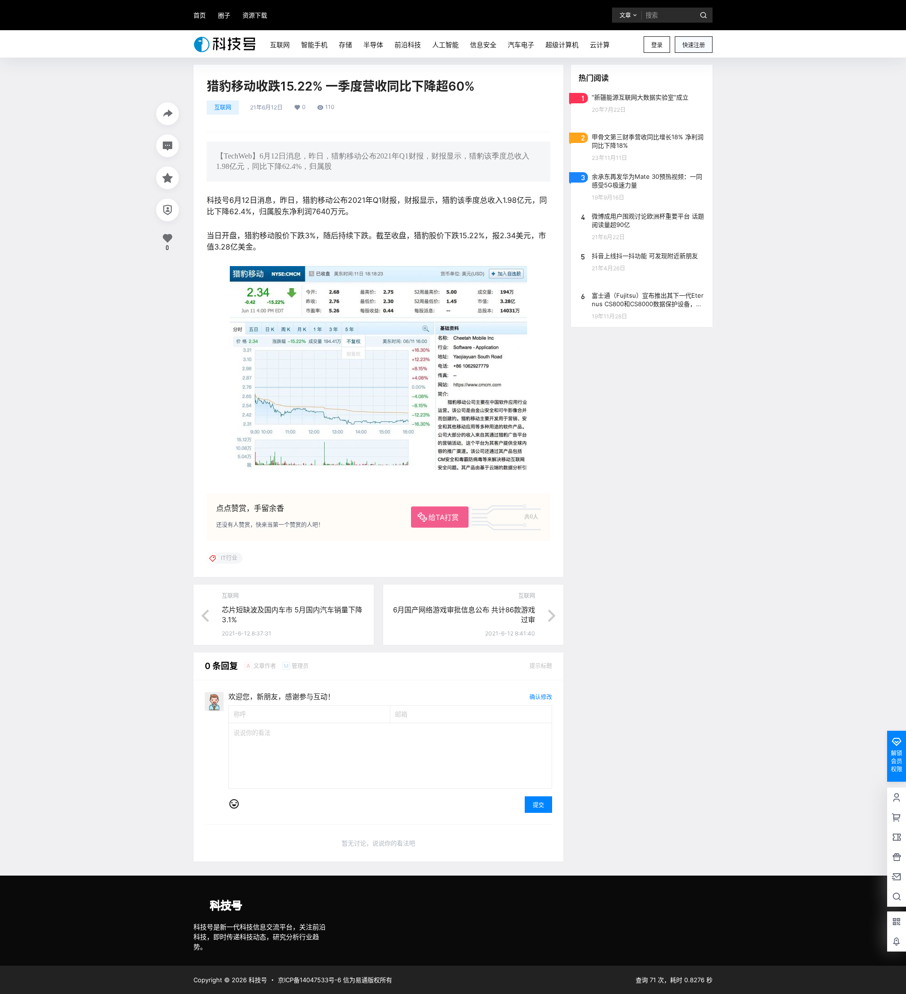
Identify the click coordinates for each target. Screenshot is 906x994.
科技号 (257, 980)
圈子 (224, 15)
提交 (538, 805)
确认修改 (540, 697)
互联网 (222, 107)
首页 (199, 15)
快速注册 (693, 45)
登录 (657, 45)
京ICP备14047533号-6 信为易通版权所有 (335, 980)
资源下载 (255, 15)
